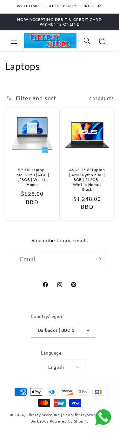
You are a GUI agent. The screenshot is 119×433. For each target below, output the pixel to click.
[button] (14, 40)
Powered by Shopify (69, 421)
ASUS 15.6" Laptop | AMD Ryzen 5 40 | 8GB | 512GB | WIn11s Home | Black (87, 179)
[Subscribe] (98, 259)
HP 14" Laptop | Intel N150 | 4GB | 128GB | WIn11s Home (32, 177)
